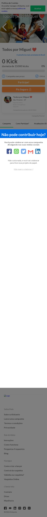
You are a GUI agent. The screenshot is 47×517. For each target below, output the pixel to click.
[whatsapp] (15, 151)
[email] (29, 152)
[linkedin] (36, 151)
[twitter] (22, 151)
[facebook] (9, 151)
